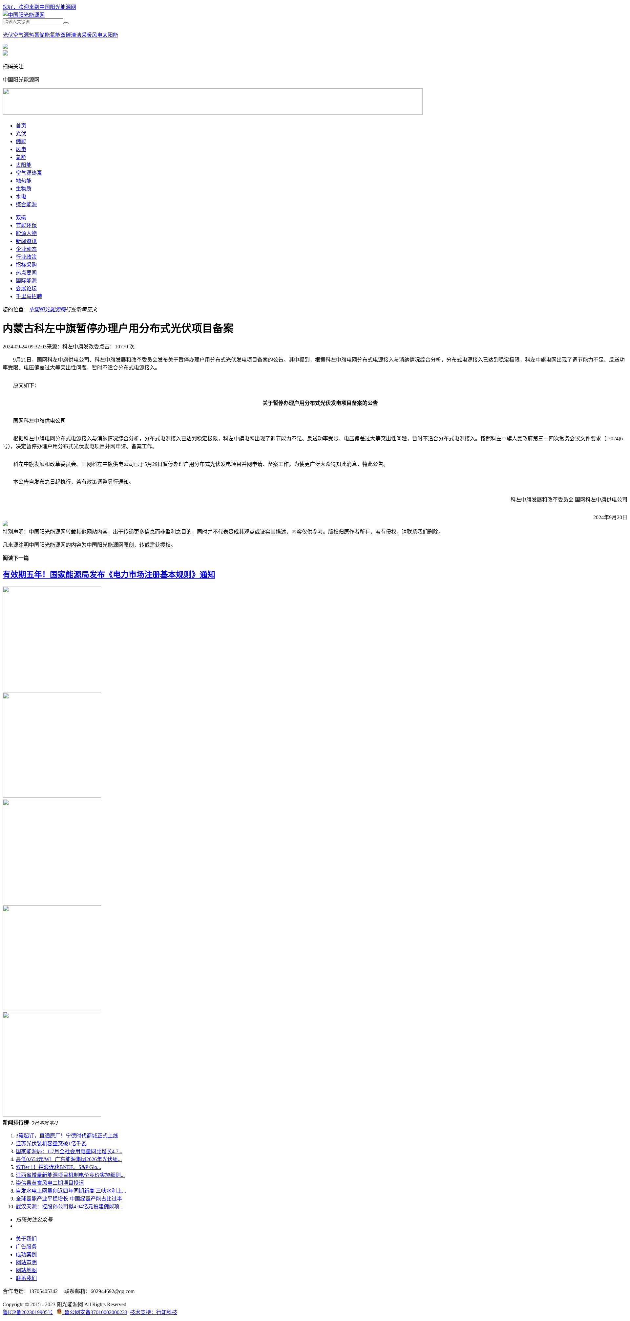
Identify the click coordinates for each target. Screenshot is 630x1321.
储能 (44, 35)
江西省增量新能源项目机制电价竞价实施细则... (70, 1175)
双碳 (65, 35)
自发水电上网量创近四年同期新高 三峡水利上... (71, 1191)
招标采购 (26, 265)
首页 (21, 125)
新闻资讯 (26, 241)
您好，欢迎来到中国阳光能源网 (39, 7)
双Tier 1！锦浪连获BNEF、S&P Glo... (58, 1167)
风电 (97, 35)
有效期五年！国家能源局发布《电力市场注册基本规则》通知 (109, 574)
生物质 (24, 188)
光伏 (8, 35)
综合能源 (26, 204)
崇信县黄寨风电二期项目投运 (50, 1183)
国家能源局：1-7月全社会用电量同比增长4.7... (69, 1151)
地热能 (24, 181)
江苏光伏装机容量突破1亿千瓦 (51, 1143)
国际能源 (26, 280)
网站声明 (26, 1262)
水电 (21, 196)
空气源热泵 (26, 35)
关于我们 (26, 1239)
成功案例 (26, 1254)
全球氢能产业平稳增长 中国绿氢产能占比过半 (69, 1198)
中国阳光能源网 (47, 309)
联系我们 (26, 1278)
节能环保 (26, 225)
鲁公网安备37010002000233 (94, 1312)
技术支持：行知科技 (153, 1312)
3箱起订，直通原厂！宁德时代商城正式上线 (67, 1135)
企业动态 (26, 249)
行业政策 (26, 257)
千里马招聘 (29, 296)
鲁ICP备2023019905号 (28, 1312)
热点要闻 (26, 272)
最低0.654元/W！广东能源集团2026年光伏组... (69, 1159)
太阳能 (110, 35)
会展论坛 (26, 288)
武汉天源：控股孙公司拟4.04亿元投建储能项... (69, 1206)
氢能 (55, 35)
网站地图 (26, 1270)
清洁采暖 (81, 35)
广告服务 (26, 1246)
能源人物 (26, 233)
